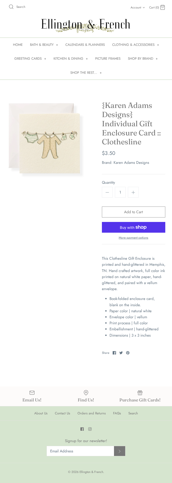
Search (133, 413)
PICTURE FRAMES (107, 58)
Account (136, 7)
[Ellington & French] (86, 26)
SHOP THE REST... (86, 72)
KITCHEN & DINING (71, 58)
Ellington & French (91, 472)
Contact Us (62, 413)
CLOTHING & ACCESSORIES (135, 44)
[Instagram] (90, 429)
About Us (40, 413)
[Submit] (119, 451)
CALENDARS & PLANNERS (85, 44)
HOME (18, 44)
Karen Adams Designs (131, 162)
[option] (46, 140)
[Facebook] (82, 429)
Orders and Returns (91, 413)
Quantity (108, 182)
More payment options (133, 238)
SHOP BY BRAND (143, 58)
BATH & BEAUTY (44, 44)
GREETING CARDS (30, 58)
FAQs (117, 413)
